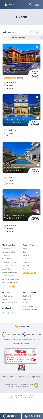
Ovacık (25, 259)
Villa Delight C (10, 218)
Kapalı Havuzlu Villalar (9, 265)
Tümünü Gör (7, 286)
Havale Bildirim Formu (30, 309)
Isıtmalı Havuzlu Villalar (9, 272)
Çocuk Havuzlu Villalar (9, 262)
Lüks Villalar (6, 255)
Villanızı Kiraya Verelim (9, 303)
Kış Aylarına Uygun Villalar (10, 279)
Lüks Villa (20, 78)
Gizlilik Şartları (27, 296)
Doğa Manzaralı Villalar (9, 282)
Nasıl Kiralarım (28, 306)
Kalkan (25, 249)
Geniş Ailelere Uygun (10, 78)
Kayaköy (26, 255)
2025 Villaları (6, 249)
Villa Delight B (10, 170)
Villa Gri (7, 72)
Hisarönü (26, 265)
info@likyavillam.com (21, 344)
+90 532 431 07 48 (33, 334)
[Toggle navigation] (37, 4)
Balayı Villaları (6, 259)
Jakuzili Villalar (6, 269)
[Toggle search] (30, 4)
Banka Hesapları (7, 296)
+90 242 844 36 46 (13, 334)
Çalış (24, 252)
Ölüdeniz (26, 262)
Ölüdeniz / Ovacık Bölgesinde (14, 69)
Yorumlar (26, 303)
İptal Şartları (27, 299)
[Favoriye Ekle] (37, 47)
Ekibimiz (4, 299)
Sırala (5, 38)
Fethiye (25, 269)
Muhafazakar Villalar (8, 252)
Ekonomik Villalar (7, 276)
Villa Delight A (10, 122)
